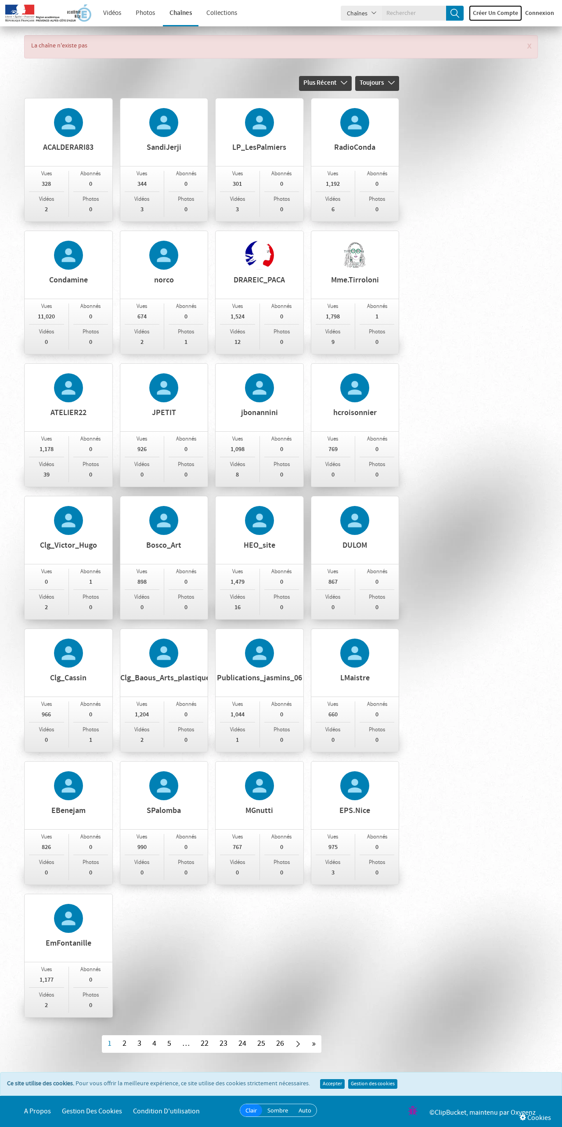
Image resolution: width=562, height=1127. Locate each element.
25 (261, 1043)
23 (223, 1043)
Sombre (277, 1110)
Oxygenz (523, 1112)
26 (280, 1043)
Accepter (332, 1083)
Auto (305, 1110)
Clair (251, 1110)
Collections (221, 13)
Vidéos (112, 13)
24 (242, 1043)
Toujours (372, 83)
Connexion (539, 13)
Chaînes (180, 13)
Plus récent (319, 83)
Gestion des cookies (373, 1083)
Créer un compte (495, 13)
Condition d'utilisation (166, 1111)
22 (205, 1043)
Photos (145, 13)
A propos (37, 1111)
